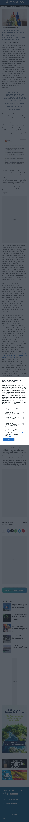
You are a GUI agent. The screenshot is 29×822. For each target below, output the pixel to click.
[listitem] (14, 409)
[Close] (25, 380)
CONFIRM (9, 439)
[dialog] (14, 411)
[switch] (23, 412)
